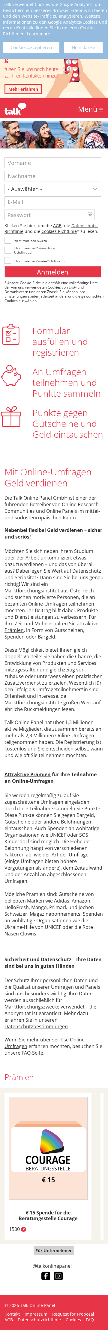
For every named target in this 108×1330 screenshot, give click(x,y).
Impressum (36, 1314)
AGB (57, 225)
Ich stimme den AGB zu (30, 241)
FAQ (90, 1320)
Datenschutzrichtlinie (39, 1320)
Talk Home (15, 109)
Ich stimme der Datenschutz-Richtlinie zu (34, 250)
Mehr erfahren (23, 89)
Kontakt (12, 1314)
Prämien (14, 630)
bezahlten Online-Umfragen (35, 603)
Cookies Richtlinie (59, 231)
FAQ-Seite (32, 1053)
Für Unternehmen (54, 1250)
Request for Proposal (73, 1314)
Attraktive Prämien (27, 774)
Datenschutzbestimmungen (36, 1026)
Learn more (38, 34)
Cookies (73, 1320)
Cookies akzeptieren (31, 47)
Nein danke (83, 47)
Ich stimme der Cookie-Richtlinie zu (39, 261)
